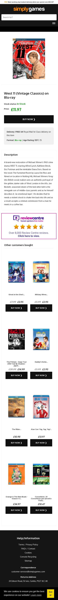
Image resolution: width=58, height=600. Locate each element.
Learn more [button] (36, 595)
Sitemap (28, 561)
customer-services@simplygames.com (28, 571)
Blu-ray (18, 140)
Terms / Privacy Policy (28, 544)
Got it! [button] (50, 593)
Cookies (28, 553)
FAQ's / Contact (28, 548)
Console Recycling (28, 557)
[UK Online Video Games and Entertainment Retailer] (29, 9)
